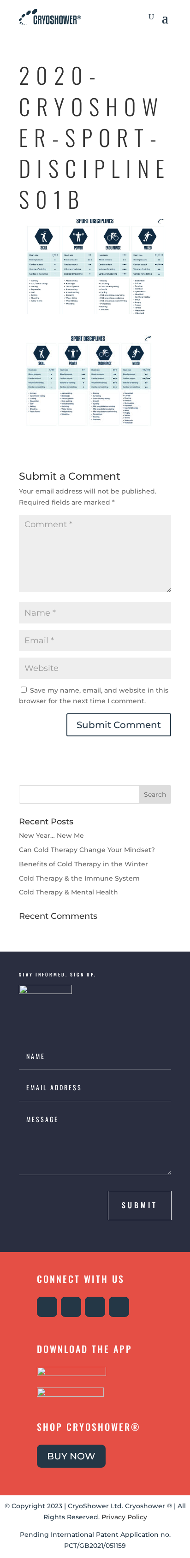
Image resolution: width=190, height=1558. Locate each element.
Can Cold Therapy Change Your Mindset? (87, 850)
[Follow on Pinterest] (119, 1307)
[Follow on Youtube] (95, 1307)
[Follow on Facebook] (71, 1307)
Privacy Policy (124, 1517)
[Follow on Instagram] (47, 1307)
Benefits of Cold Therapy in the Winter (83, 864)
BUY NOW (71, 1456)
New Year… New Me (51, 835)
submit (140, 1205)
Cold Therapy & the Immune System (79, 878)
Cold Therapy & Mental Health (68, 892)
